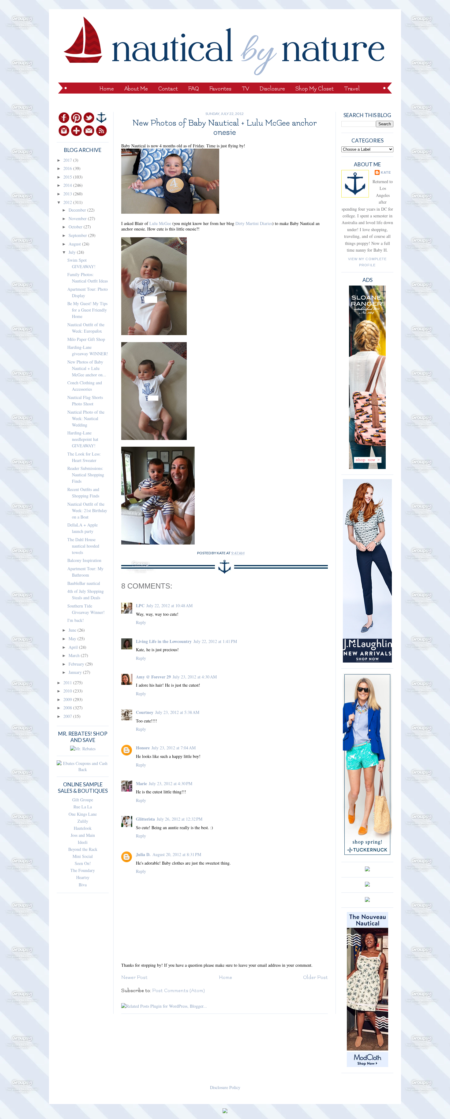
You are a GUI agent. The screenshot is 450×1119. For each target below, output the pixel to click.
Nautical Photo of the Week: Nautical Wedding (85, 418)
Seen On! (83, 863)
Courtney (144, 712)
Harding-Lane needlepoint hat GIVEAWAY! (82, 439)
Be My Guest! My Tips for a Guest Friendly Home (87, 310)
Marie (141, 783)
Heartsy (82, 877)
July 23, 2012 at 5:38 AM (177, 712)
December (78, 210)
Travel (352, 89)
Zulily (82, 821)
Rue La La (82, 807)
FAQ (193, 89)
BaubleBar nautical (83, 583)
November (78, 218)
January (76, 672)
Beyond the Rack (82, 849)
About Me (136, 89)
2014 (68, 185)
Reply (141, 622)
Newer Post (134, 977)
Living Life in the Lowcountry (164, 641)
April (74, 647)
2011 (68, 682)
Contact (168, 89)
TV (245, 89)
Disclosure (272, 89)
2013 (68, 194)
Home (106, 89)
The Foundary (82, 870)
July (73, 252)
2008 (68, 708)
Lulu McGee (160, 223)
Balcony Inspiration (84, 560)
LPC (140, 605)
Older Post (315, 977)
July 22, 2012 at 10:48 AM (169, 605)
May (73, 638)
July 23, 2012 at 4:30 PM (170, 783)
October (76, 227)
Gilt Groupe (82, 800)
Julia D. (143, 854)
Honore (143, 747)
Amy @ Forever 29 (153, 677)
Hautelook (83, 828)
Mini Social (83, 856)
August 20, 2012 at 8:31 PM (176, 854)
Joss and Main (83, 835)
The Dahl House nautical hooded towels (83, 546)
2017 (68, 160)
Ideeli (83, 842)
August (75, 244)
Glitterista (145, 819)
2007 (68, 716)
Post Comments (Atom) (178, 990)
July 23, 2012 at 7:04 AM (174, 748)
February (77, 664)
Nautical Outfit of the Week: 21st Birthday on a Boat (87, 510)
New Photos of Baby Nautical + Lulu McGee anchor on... (86, 368)
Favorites (220, 89)
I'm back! (75, 620)
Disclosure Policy (225, 1087)
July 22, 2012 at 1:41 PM (215, 641)
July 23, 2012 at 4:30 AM (195, 677)
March (75, 655)
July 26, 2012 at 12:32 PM (179, 819)
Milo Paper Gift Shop (86, 339)
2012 (68, 202)
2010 (68, 691)
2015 (68, 177)
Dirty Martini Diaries (253, 223)
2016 (68, 168)
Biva (83, 885)
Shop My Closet (314, 89)
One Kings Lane (83, 814)
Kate (386, 172)
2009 (68, 699)
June (73, 630)
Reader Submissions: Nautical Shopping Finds (85, 474)
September (78, 235)
